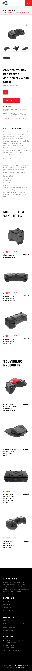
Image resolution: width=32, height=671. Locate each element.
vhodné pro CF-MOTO (9, 10)
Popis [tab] (5, 128)
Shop (13, 8)
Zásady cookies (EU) (9, 627)
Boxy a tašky (23, 8)
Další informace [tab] (18, 128)
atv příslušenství (11, 113)
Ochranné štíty (7, 607)
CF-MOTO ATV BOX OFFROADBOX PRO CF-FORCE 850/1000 (9, 298)
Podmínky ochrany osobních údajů (13, 624)
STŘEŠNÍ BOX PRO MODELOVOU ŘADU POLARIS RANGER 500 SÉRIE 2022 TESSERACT (8, 499)
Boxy (21, 113)
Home (4, 8)
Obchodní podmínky (9, 621)
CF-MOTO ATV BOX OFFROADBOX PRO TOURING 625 (8, 341)
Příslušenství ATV (12, 115)
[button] (26, 25)
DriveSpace (18, 665)
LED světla (6, 604)
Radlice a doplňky (8, 611)
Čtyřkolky (6, 114)
